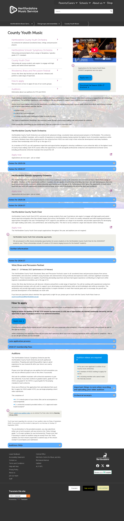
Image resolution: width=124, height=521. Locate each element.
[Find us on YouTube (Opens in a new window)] (108, 466)
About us (97, 3)
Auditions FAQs (16, 445)
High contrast (88, 488)
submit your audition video (22, 413)
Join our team (13, 476)
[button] (111, 11)
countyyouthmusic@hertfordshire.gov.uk (25, 297)
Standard (74, 488)
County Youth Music (72, 24)
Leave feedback (14, 454)
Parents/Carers (67, 3)
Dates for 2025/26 (17, 163)
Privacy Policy (13, 469)
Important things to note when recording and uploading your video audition (92, 388)
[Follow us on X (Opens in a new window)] (103, 466)
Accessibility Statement (17, 457)
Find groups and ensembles (47, 24)
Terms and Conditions (16, 463)
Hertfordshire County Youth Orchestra (29, 39)
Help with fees (14, 466)
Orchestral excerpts (83, 395)
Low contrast (103, 488)
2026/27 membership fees (20, 347)
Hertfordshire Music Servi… (20, 24)
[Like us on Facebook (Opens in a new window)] (98, 466)
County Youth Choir (21, 60)
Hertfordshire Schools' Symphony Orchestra (32, 50)
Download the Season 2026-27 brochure (92, 86)
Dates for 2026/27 (17, 169)
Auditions (16, 89)
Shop (110, 3)
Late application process (20, 341)
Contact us (13, 460)
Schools (83, 3)
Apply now (84, 78)
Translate (24, 499)
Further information (19, 248)
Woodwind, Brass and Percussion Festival (31, 70)
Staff (10, 479)
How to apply (18, 80)
